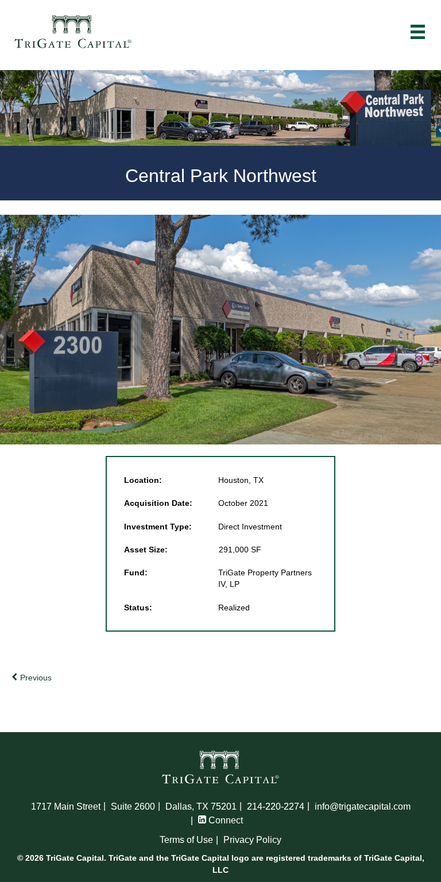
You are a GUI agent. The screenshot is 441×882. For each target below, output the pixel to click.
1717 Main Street (65, 806)
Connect (224, 820)
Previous (35, 677)
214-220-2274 (275, 806)
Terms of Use (186, 840)
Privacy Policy (252, 840)
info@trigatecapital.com (363, 806)
